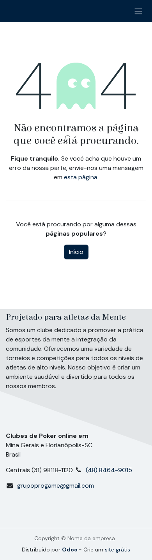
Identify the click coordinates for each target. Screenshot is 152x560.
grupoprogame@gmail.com (55, 485)
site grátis (117, 549)
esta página (80, 177)
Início (76, 252)
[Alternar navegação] (138, 11)
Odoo (70, 549)
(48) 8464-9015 (110, 470)
